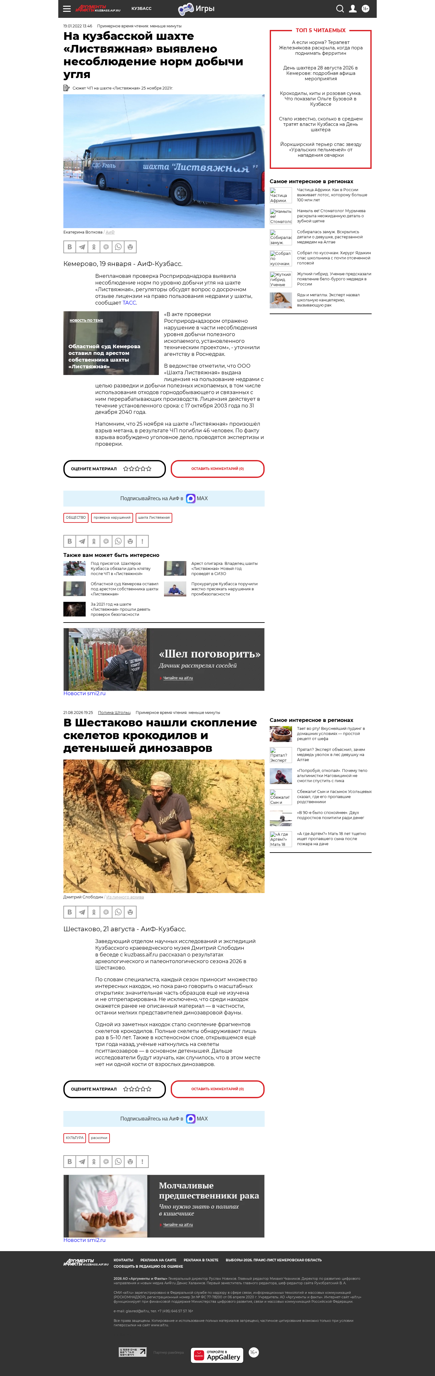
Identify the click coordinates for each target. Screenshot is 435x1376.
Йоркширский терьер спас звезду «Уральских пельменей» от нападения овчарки (320, 150)
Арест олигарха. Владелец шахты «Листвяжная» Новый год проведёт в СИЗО (224, 568)
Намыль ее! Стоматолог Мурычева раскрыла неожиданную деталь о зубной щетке (331, 215)
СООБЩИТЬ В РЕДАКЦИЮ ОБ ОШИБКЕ (148, 1266)
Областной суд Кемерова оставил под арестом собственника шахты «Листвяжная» (125, 588)
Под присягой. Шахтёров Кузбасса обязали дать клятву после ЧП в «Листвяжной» (121, 568)
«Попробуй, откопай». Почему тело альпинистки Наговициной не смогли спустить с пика (332, 775)
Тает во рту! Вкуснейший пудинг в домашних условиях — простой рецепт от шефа (331, 733)
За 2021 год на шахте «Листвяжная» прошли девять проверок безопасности (120, 609)
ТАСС (129, 303)
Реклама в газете (201, 1260)
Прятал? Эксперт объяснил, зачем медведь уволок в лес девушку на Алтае (331, 754)
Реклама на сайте (158, 1260)
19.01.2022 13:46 (77, 26)
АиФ (110, 232)
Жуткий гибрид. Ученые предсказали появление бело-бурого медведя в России (334, 278)
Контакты (123, 1260)
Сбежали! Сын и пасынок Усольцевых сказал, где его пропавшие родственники (334, 796)
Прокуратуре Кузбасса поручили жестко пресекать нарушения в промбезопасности (224, 588)
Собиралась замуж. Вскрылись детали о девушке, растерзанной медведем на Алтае (330, 236)
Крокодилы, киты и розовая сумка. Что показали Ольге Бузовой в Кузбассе (320, 99)
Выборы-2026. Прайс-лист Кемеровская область (274, 1260)
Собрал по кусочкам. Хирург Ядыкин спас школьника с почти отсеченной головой (334, 257)
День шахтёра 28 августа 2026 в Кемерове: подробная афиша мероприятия (320, 73)
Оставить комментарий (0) (217, 469)
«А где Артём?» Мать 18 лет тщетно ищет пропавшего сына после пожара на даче (331, 838)
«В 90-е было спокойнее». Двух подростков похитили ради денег (330, 815)
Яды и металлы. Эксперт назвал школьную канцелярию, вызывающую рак (328, 299)
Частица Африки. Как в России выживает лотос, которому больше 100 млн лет (332, 194)
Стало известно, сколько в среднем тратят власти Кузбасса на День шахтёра (321, 124)
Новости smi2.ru (84, 693)
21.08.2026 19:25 (78, 712)
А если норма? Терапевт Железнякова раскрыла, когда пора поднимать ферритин (321, 48)
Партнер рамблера (168, 1352)
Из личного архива (125, 897)
